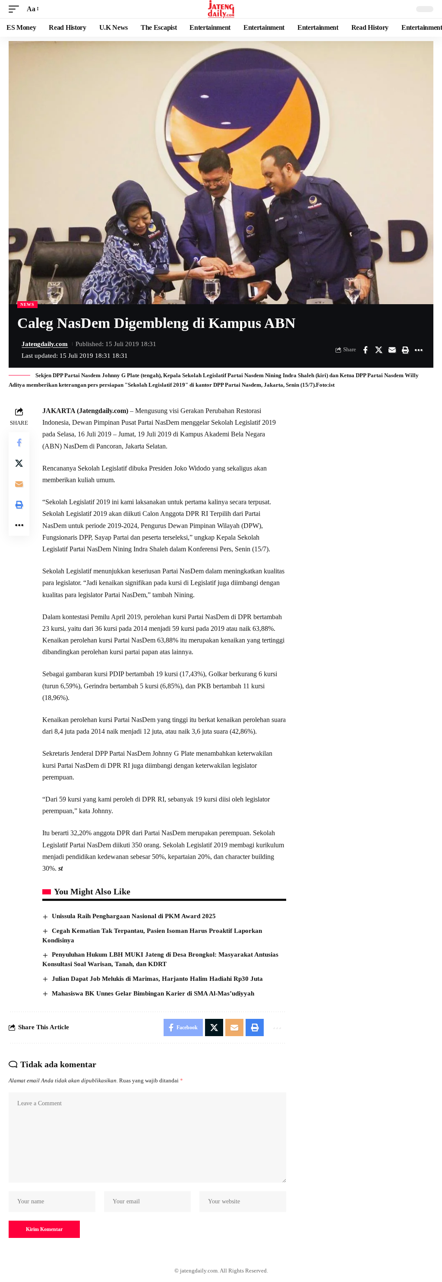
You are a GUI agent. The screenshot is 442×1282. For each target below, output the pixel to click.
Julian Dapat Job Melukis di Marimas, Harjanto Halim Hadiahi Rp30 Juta (157, 978)
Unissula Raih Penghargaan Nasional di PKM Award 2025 (134, 916)
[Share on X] (379, 350)
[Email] (392, 350)
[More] (419, 350)
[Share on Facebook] (365, 350)
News (27, 304)
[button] (16, 9)
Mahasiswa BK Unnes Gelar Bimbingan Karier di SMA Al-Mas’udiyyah (153, 993)
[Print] (405, 350)
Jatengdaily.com (45, 343)
